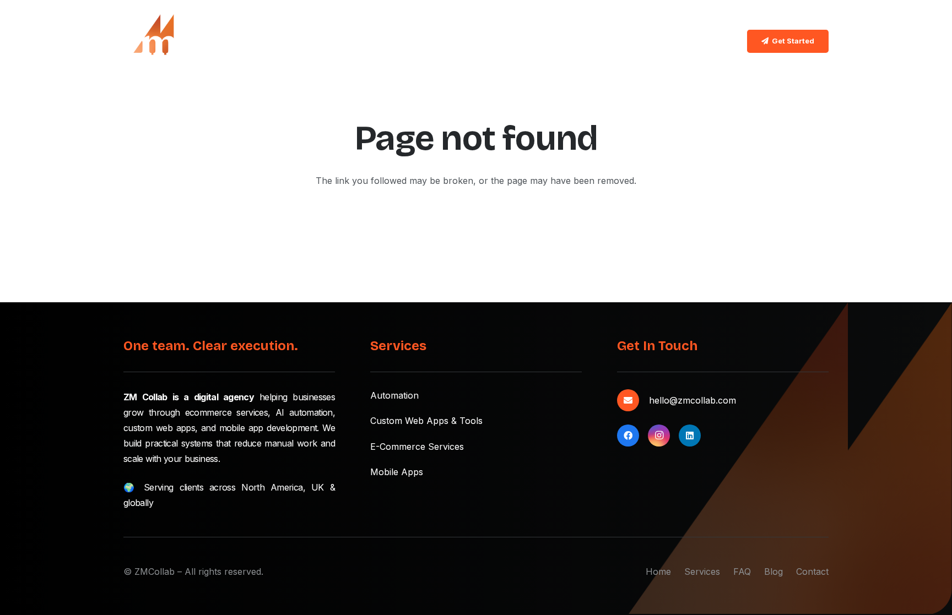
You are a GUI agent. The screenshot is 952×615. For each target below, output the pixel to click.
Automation (394, 395)
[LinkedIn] (690, 435)
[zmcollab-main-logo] (151, 41)
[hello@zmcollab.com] (633, 400)
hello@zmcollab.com (692, 400)
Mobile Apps (396, 471)
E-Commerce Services (417, 446)
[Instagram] (659, 435)
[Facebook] (628, 435)
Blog (773, 571)
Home (658, 571)
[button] (450, 41)
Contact (812, 571)
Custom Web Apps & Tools (426, 420)
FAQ (742, 571)
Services (702, 571)
